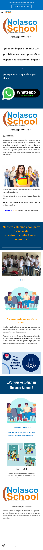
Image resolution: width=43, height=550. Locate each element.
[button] (2, 12)
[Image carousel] (21, 266)
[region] (21, 5)
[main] (21, 54)
